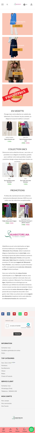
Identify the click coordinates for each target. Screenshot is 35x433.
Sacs (9, 178)
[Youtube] (25, 313)
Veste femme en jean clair (9, 140)
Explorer (17, 26)
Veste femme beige (25, 139)
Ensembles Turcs (25, 219)
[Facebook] (2, 313)
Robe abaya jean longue (9, 221)
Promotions (17, 190)
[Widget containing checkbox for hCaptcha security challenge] (18, 325)
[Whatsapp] (20, 313)
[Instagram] (8, 313)
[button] (5, 133)
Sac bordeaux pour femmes (9, 181)
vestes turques (25, 137)
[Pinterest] (14, 313)
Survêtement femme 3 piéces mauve (25, 221)
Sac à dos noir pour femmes (25, 181)
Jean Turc (9, 137)
